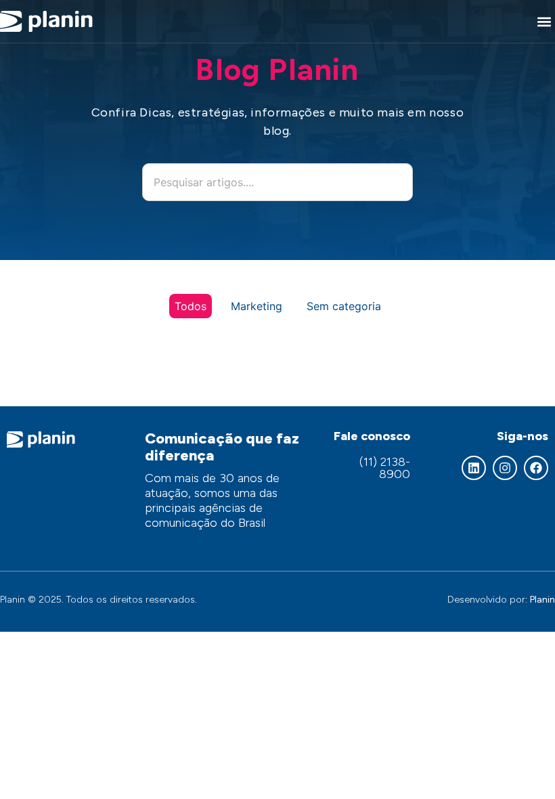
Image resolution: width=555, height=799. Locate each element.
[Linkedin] (474, 468)
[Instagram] (505, 468)
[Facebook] (536, 468)
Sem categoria (344, 306)
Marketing (256, 306)
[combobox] (277, 182)
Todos (190, 306)
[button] (544, 21)
